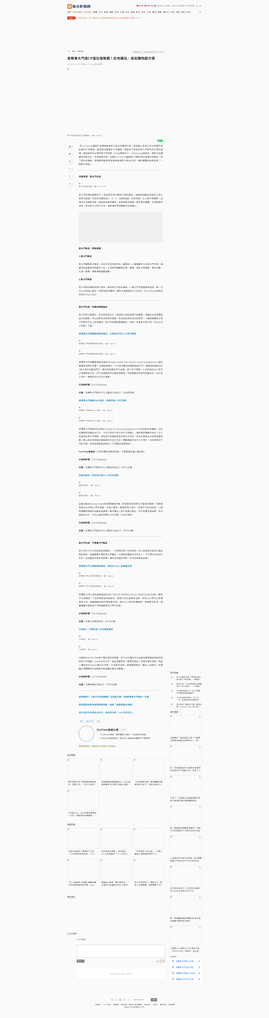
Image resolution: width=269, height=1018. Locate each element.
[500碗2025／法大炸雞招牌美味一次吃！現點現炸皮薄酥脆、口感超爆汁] (83, 800)
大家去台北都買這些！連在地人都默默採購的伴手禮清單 (125, 738)
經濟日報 (150, 6)
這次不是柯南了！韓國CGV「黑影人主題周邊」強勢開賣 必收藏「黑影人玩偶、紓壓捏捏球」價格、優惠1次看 (148, 883)
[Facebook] (70, 146)
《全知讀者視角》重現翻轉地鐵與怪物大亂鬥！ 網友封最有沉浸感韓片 (148, 783)
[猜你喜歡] (201, 712)
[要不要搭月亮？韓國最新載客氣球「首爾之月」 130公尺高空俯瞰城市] (83, 769)
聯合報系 (147, 1005)
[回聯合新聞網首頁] (69, 6)
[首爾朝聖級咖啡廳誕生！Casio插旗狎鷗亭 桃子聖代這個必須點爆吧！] (116, 769)
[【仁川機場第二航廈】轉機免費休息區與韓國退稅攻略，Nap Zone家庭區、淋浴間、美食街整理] (83, 869)
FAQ (104, 1005)
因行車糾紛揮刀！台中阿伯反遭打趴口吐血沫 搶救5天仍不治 (185, 889)
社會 (122, 12)
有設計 (168, 6)
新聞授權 (116, 1005)
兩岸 (183, 12)
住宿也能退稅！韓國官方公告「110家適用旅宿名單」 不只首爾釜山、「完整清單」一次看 (82, 852)
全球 (117, 12)
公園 (98, 721)
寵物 (154, 12)
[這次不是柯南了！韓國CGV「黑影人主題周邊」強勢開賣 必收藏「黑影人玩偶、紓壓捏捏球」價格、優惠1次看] (149, 869)
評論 (178, 12)
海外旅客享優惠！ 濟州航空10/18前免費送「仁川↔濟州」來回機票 (116, 852)
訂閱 (154, 1000)
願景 (183, 6)
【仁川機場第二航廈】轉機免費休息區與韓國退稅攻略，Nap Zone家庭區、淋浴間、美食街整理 (82, 883)
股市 (138, 12)
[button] (197, 5)
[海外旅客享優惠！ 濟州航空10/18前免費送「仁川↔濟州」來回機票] (116, 838)
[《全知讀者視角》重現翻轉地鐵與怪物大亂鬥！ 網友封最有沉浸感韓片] (149, 769)
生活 (149, 12)
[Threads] (70, 161)
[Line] (70, 154)
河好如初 (159, 6)
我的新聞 (191, 6)
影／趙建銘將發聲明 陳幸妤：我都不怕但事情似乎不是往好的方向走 (185, 829)
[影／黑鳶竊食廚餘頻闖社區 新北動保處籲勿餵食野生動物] (186, 906)
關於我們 (163, 1005)
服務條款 (124, 1005)
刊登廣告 (98, 1005)
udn (68, 51)
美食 (81, 721)
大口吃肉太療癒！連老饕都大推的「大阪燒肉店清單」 (124, 734)
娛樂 (106, 12)
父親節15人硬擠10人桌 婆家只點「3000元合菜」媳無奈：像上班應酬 (185, 949)
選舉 (101, 12)
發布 (162, 961)
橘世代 (166, 12)
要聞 (95, 12)
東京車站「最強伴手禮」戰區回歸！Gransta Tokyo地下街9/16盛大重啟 (189, 705)
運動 (111, 12)
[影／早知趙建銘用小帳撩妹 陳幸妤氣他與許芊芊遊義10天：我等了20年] (186, 755)
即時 (69, 12)
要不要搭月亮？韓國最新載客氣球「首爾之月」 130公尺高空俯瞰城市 (82, 783)
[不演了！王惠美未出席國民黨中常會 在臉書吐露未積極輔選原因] (186, 785)
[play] (140, 52)
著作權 (131, 1005)
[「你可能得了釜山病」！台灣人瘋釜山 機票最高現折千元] (149, 838)
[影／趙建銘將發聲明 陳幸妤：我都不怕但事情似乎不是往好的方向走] (186, 815)
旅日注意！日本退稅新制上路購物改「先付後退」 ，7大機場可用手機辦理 (189, 685)
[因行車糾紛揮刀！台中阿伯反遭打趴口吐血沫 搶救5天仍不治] (186, 875)
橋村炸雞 (89, 721)
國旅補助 (88, 12)
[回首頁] (81, 6)
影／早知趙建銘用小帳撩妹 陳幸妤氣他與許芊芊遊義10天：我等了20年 (185, 769)
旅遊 (73, 51)
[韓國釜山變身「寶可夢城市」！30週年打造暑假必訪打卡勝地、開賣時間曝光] (116, 869)
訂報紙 (155, 1005)
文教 (172, 12)
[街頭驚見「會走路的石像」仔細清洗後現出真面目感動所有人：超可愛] (186, 725)
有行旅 (176, 6)
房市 (144, 12)
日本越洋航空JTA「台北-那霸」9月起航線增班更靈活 (189, 691)
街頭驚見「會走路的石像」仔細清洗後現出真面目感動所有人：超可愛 (185, 739)
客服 (108, 1005)
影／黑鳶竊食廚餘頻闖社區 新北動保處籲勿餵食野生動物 (185, 919)
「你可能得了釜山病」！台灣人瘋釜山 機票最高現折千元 (148, 852)
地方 (127, 12)
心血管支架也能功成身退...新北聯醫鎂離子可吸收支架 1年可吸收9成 (186, 859)
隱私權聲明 (138, 1005)
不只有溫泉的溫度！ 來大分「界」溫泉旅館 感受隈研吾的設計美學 (188, 698)
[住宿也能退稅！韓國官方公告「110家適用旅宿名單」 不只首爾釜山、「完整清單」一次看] (83, 838)
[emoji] (157, 961)
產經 (133, 12)
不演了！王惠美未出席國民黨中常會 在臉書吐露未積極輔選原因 (185, 799)
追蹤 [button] (124, 730)
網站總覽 (171, 1005)
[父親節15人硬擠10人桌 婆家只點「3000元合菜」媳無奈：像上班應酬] (186, 936)
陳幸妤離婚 (78, 12)
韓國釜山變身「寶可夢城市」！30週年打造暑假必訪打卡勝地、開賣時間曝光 (115, 883)
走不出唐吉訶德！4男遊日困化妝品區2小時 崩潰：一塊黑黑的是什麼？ (189, 678)
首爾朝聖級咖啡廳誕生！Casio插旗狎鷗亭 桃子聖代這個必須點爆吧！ (115, 783)
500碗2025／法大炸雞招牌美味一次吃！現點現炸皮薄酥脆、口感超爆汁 (82, 814)
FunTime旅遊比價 (94, 64)
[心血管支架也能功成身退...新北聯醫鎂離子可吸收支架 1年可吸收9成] (186, 845)
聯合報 (141, 6)
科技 (188, 12)
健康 (160, 12)
